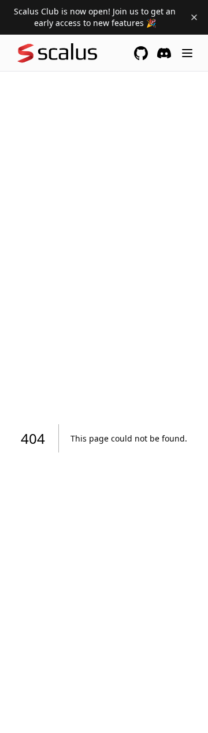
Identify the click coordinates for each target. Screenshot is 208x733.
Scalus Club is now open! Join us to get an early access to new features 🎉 (95, 17)
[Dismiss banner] (194, 17)
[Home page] (59, 53)
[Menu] (187, 53)
